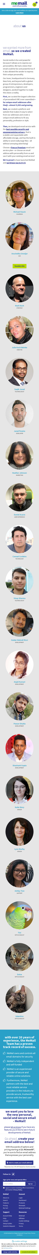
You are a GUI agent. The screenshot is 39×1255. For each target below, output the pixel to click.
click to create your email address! (20, 1163)
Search (5, 1200)
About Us (6, 1198)
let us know (16, 1127)
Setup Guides (7, 1223)
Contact (5, 1221)
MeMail (9, 1233)
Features (6, 1203)
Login (21, 1198)
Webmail (22, 1216)
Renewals (22, 1205)
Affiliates (22, 1218)
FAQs (4, 1218)
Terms (21, 1226)
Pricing (5, 1205)
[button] (34, 5)
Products (22, 1203)
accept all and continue (29, 1252)
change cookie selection (10, 1252)
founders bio (19, 266)
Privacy (21, 1223)
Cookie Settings (24, 1221)
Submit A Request (9, 1226)
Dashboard (22, 1200)
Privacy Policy (27, 1233)
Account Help (7, 1216)
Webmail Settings (24, 1208)
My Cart (5, 1208)
